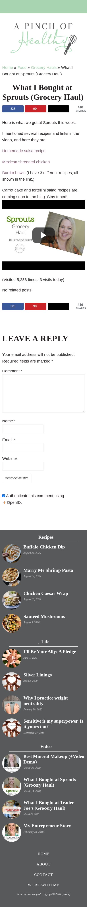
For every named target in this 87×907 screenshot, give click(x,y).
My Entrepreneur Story (47, 825)
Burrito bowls (13, 173)
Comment (12, 371)
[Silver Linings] (11, 682)
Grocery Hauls (44, 67)
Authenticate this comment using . (34, 499)
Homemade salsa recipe (24, 151)
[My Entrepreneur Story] (11, 833)
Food (22, 67)
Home (7, 67)
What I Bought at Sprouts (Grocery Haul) (49, 782)
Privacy (66, 894)
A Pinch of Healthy (43, 39)
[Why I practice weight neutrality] (11, 705)
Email (8, 440)
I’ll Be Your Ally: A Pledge (49, 651)
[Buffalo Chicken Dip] (11, 554)
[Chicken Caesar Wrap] (11, 601)
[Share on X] (58, 108)
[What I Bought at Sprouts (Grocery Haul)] (11, 787)
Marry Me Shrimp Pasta (48, 570)
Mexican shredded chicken (26, 162)
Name (9, 421)
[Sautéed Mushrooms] (11, 624)
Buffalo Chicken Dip (44, 547)
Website (9, 458)
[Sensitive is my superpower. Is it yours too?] (11, 728)
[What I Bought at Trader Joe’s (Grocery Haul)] (11, 810)
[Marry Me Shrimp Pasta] (11, 578)
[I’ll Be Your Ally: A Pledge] (11, 659)
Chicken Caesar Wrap (45, 593)
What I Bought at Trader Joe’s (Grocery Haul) (48, 805)
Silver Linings (37, 675)
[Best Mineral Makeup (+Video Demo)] (11, 764)
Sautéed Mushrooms (44, 616)
